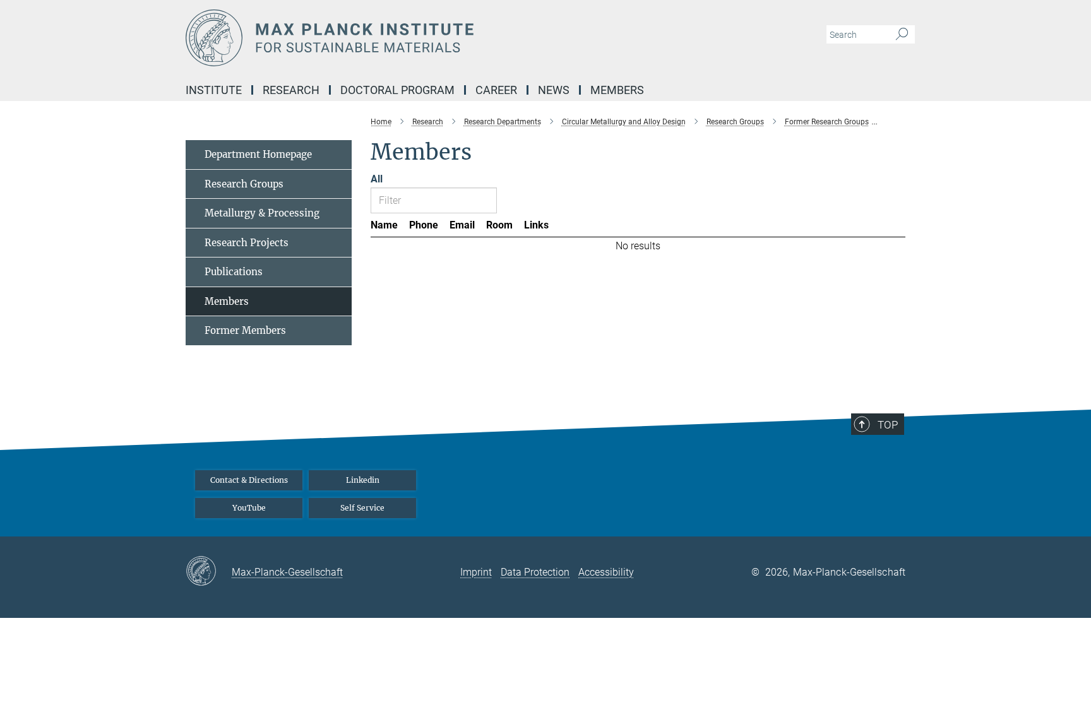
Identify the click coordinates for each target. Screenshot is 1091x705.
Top (888, 424)
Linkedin (362, 480)
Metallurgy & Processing (262, 213)
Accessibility (606, 572)
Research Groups (244, 184)
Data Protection (535, 572)
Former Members (245, 330)
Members (227, 301)
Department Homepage (258, 154)
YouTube (249, 507)
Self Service (362, 507)
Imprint (476, 572)
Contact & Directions (249, 480)
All (377, 179)
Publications (234, 272)
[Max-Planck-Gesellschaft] (209, 572)
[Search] (902, 35)
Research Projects (247, 243)
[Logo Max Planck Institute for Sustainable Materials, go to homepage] (422, 37)
